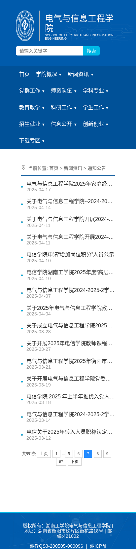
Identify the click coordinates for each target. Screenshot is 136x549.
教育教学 (29, 107)
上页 (44, 454)
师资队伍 (61, 90)
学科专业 (93, 90)
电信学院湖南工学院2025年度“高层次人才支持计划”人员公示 (70, 272)
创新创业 (93, 124)
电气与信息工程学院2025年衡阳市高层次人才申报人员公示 (70, 361)
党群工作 (29, 90)
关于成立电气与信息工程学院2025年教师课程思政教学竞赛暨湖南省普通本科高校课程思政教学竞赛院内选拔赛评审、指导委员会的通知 (70, 325)
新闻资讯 (78, 74)
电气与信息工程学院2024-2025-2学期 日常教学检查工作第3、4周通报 (70, 414)
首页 (24, 74)
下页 (75, 461)
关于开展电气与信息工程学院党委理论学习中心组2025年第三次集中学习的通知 (70, 379)
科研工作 (61, 107)
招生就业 (29, 124)
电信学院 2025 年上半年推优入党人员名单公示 (70, 396)
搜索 (91, 51)
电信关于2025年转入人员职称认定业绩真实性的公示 (70, 432)
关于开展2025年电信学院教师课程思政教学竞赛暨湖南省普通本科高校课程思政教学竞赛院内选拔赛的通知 (70, 343)
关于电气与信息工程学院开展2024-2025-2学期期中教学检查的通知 (70, 237)
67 (61, 461)
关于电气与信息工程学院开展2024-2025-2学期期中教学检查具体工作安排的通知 (70, 219)
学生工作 (93, 107)
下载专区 (29, 140)
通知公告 (96, 168)
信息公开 (61, 124)
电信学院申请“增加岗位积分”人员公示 (70, 254)
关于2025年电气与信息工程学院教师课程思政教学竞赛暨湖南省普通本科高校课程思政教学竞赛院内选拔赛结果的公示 (70, 308)
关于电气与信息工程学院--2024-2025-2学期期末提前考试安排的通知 (70, 201)
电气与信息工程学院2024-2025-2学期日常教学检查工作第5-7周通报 (70, 290)
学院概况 (46, 74)
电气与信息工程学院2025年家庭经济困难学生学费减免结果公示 (70, 184)
